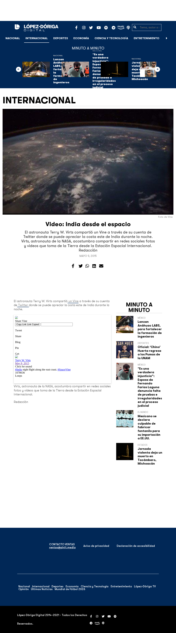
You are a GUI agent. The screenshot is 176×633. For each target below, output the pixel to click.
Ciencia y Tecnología (111, 38)
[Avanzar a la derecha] (166, 38)
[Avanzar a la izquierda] (18, 69)
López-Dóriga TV (145, 586)
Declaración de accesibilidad (136, 546)
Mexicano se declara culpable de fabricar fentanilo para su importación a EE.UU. (149, 427)
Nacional (13, 38)
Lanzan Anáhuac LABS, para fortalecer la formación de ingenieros (150, 329)
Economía (81, 38)
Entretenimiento (146, 38)
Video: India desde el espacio (88, 224)
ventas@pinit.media (62, 547)
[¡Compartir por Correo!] (101, 266)
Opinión (23, 589)
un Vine (73, 301)
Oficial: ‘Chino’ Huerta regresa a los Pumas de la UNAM (149, 352)
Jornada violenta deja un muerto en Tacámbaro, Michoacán (150, 456)
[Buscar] (171, 38)
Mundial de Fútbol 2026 (70, 589)
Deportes (60, 38)
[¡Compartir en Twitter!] (81, 266)
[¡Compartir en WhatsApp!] (87, 266)
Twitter (23, 305)
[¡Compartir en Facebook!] (73, 266)
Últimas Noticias (42, 589)
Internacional (36, 38)
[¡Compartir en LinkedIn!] (94, 266)
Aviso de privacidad (96, 546)
